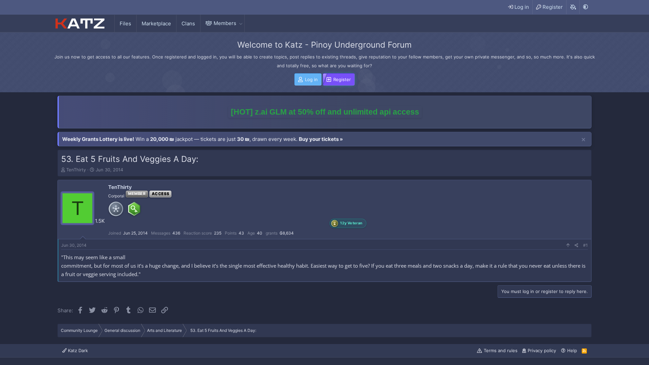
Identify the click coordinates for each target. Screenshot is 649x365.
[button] (240, 23)
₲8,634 (287, 233)
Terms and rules (501, 350)
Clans (188, 23)
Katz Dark (77, 350)
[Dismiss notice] (583, 140)
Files (125, 23)
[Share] (576, 245)
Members (225, 23)
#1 (585, 245)
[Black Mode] (585, 7)
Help (572, 350)
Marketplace (156, 23)
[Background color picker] (572, 7)
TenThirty (76, 169)
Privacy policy (542, 350)
